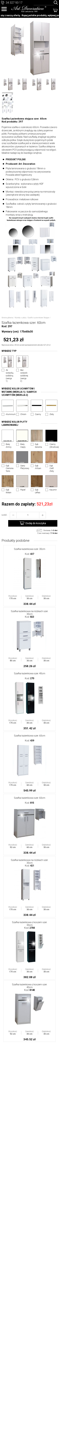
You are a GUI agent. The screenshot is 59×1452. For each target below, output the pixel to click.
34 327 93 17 (14, 2)
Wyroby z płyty (20, 318)
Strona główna (7, 318)
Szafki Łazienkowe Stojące (38, 318)
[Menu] (4, 9)
